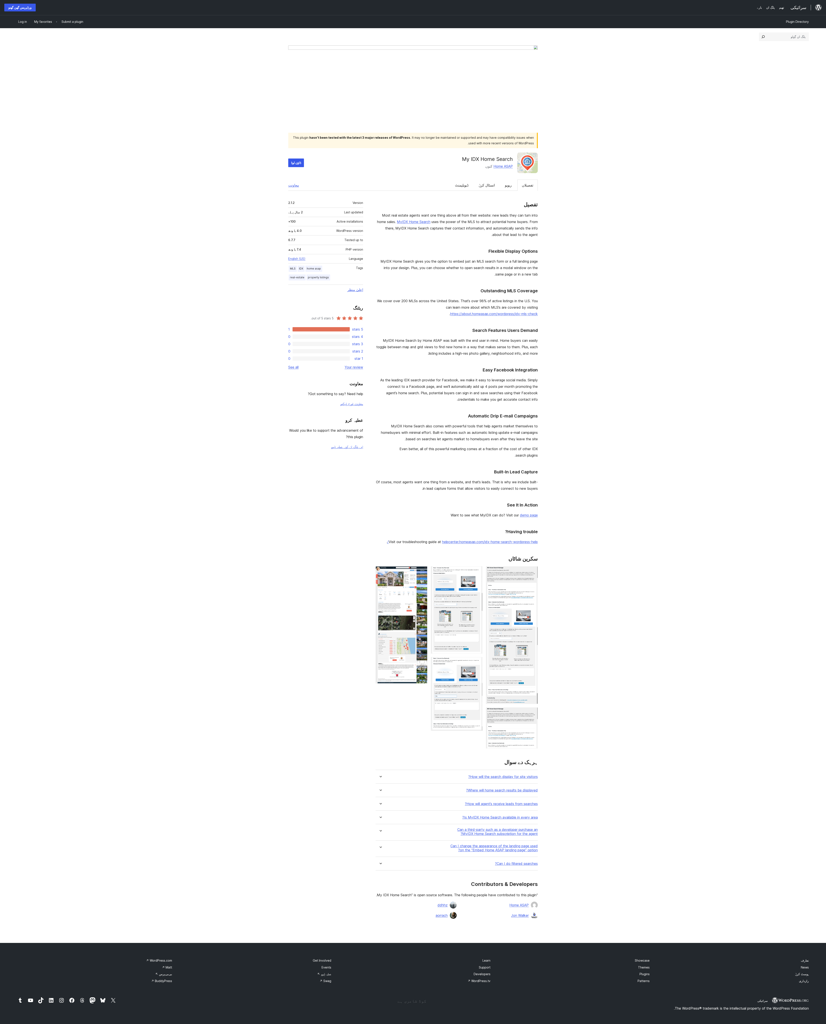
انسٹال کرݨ (487, 185)
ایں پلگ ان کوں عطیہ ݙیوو (347, 447)
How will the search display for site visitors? (503, 777)
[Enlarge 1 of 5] (532, 572)
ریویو (508, 185)
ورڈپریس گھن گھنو (20, 7)
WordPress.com (159, 960)
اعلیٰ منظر (355, 290)
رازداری (804, 981)
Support (484, 967)
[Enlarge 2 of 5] (532, 713)
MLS (293, 268)
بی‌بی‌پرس (163, 974)
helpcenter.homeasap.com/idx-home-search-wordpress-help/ (462, 542)
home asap (314, 268)
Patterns (644, 981)
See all (293, 367)
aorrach (442, 915)
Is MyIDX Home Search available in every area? (500, 817)
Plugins (645, 974)
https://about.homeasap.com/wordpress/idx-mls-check (494, 314)
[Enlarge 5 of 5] (421, 572)
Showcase (642, 960)
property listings (318, 277)
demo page (529, 515)
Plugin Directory (797, 21)
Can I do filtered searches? (516, 864)
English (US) (296, 258)
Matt (167, 967)
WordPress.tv (479, 981)
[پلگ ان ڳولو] (763, 36)
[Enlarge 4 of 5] (477, 663)
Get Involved (322, 960)
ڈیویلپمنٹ (461, 185)
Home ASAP (503, 166)
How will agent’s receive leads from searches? (501, 804)
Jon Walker (520, 915)
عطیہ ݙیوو (324, 974)
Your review (354, 367)
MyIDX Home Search (413, 222)
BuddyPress (161, 981)
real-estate (297, 277)
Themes (644, 967)
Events (326, 967)
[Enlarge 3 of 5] (477, 572)
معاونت (293, 185)
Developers (482, 974)
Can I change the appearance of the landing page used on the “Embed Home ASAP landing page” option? (494, 848)
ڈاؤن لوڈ (296, 163)
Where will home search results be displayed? (502, 790)
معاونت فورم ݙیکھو (351, 404)
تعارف (805, 960)
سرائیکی (762, 1000)
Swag (325, 981)
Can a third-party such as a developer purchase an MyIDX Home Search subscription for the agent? (497, 832)
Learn (486, 960)
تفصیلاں (527, 185)
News (805, 967)
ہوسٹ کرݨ (802, 974)
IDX (301, 268)
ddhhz (443, 905)
